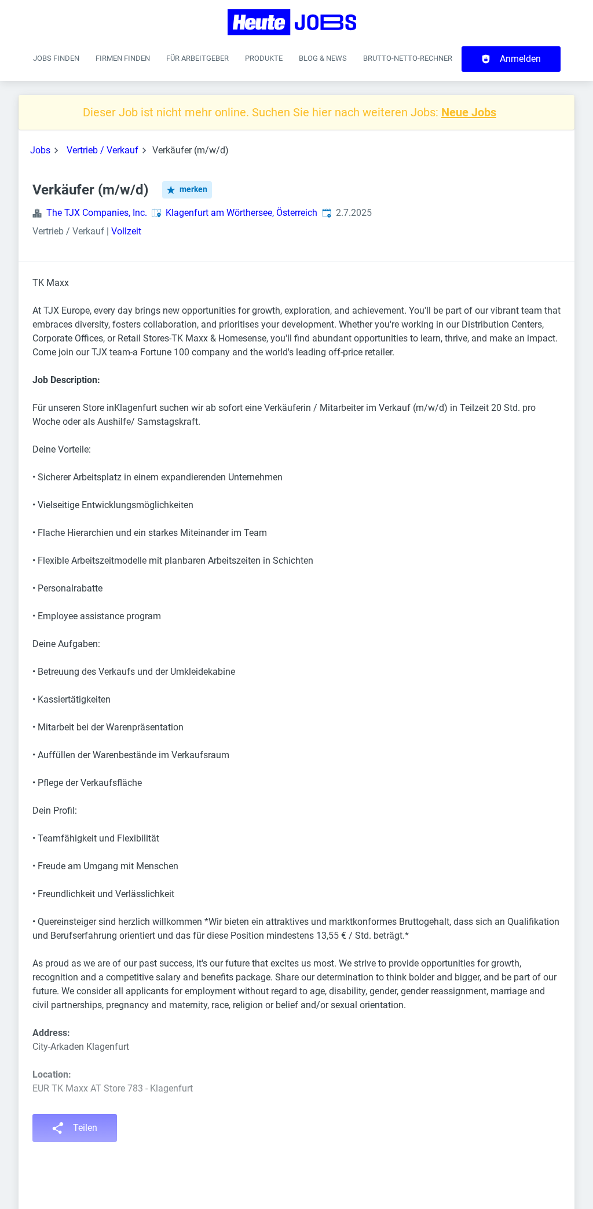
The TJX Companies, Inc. (96, 212)
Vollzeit (126, 231)
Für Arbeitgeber (197, 58)
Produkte (264, 58)
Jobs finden (56, 58)
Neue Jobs (468, 112)
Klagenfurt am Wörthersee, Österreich (241, 212)
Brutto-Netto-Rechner (407, 58)
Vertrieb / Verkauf (102, 150)
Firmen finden (123, 58)
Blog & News (323, 58)
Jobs (40, 150)
